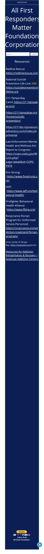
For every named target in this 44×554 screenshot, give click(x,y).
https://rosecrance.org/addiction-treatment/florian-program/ (22, 232)
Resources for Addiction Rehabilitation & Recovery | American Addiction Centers (22, 255)
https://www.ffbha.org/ (21, 209)
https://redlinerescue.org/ (22, 73)
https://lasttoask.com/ (20, 245)
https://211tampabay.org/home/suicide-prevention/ (21, 116)
